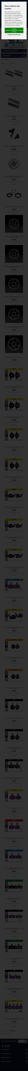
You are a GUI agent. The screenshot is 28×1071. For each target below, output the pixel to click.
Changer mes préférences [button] (14, 34)
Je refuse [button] (14, 31)
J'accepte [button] (14, 29)
